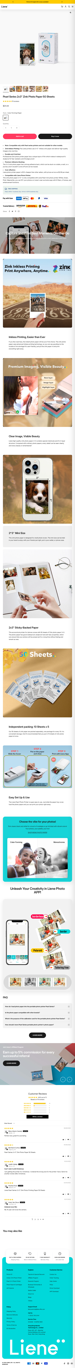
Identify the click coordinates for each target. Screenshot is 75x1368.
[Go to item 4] (26, 89)
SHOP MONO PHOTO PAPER (37, 832)
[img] (8, 1128)
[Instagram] (68, 1363)
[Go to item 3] (19, 89)
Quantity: (6, 124)
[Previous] (13, 2)
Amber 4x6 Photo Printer (14, 1278)
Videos (30, 1300)
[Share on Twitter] (12, 211)
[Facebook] (64, 1363)
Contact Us (53, 1274)
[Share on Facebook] (9, 211)
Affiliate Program (33, 1278)
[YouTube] (72, 1363)
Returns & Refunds (12, 1315)
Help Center (53, 1281)
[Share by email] (18, 211)
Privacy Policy (11, 1321)
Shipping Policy (15, 1259)
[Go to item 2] (12, 89)
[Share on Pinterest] (15, 211)
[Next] (62, 2)
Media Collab (32, 1290)
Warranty (9, 1318)
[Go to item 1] (6, 89)
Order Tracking (54, 1278)
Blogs (29, 1297)
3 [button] (38, 1219)
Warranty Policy (45, 1259)
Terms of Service (12, 1325)
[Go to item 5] (32, 89)
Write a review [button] (37, 1117)
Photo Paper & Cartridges (14, 1284)
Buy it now (55, 136)
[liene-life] (4, 6)
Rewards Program (33, 1281)
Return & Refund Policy (30, 1259)
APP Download (54, 1291)
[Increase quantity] (16, 128)
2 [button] (35, 1219)
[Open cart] (62, 7)
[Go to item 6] (39, 89)
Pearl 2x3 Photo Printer (14, 1281)
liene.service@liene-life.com (36, 1309)
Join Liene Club (60, 1259)
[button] (7, 101)
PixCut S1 (9, 1274)
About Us (31, 1294)
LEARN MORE (37, 1035)
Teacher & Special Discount (36, 1274)
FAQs (51, 1284)
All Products (10, 1288)
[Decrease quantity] (5, 128)
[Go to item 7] (45, 89)
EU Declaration (11, 1328)
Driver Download (55, 1288)
